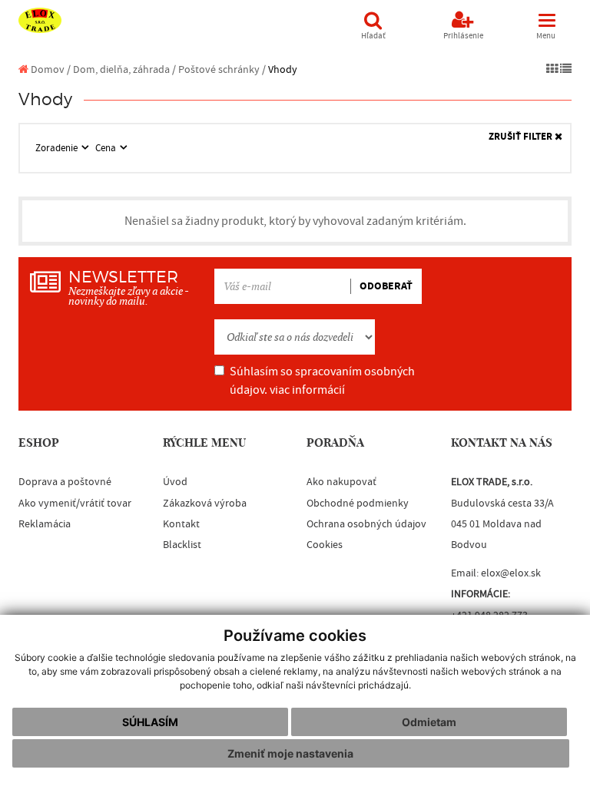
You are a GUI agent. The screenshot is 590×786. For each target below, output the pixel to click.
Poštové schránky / (222, 69)
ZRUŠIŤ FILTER (522, 137)
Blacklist (182, 545)
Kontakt (181, 524)
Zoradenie (57, 148)
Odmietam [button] (429, 721)
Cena (106, 148)
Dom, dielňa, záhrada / (124, 69)
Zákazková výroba (205, 503)
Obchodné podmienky (358, 503)
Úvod (175, 482)
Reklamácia (44, 524)
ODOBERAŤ (386, 286)
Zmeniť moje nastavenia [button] (290, 753)
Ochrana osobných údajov (366, 524)
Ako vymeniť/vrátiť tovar (74, 503)
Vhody (282, 69)
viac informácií (307, 390)
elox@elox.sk (511, 573)
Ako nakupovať (341, 482)
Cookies (325, 545)
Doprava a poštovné (64, 482)
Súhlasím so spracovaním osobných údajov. (322, 381)
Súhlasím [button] (150, 721)
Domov (46, 69)
